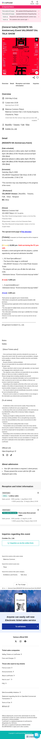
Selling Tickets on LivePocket (11, 654)
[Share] (33, 77)
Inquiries (36, 83)
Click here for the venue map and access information (21, 119)
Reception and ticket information (23, 84)
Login (37, 3)
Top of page (21, 584)
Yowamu (16, 125)
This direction (26, 232)
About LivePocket (7, 675)
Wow (27, 125)
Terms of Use (6, 702)
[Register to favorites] (37, 77)
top (4, 588)
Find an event (6, 668)
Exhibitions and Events (10, 575)
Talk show (24, 575)
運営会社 (5, 706)
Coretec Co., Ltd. (11, 129)
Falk (22, 125)
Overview (5, 83)
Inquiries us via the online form (21, 543)
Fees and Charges (8, 658)
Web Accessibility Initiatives (10, 692)
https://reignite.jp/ (8, 451)
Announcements (7, 671)
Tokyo (5, 567)
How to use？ (6, 679)
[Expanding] (20, 56)
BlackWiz (8, 125)
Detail (12, 83)
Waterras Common (9, 559)
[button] (20, 497)
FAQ (3, 683)
